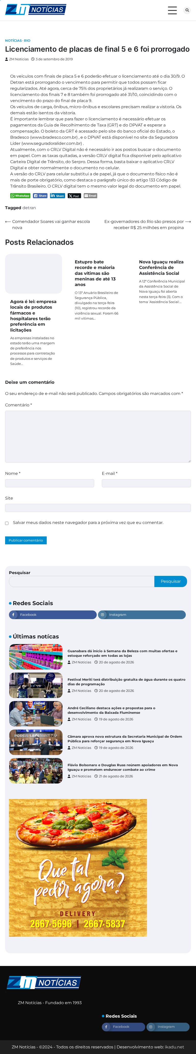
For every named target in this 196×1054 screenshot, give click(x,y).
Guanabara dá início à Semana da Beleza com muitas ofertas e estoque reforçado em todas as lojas (122, 653)
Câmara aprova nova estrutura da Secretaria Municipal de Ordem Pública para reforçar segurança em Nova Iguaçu (125, 738)
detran (29, 207)
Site (9, 498)
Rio (27, 40)
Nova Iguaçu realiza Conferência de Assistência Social (161, 267)
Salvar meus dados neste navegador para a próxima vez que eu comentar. (88, 522)
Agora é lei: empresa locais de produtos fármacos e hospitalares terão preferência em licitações (33, 316)
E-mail (109, 473)
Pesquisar (19, 572)
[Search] (187, 10)
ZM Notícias (19, 59)
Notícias (13, 40)
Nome (12, 473)
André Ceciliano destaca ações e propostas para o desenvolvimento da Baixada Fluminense (111, 710)
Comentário (18, 405)
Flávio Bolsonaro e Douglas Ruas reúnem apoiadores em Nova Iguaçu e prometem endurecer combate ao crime (123, 767)
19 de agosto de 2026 (116, 719)
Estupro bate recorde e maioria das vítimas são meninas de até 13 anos (95, 273)
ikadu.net (174, 1047)
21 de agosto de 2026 (116, 776)
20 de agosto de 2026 (116, 662)
